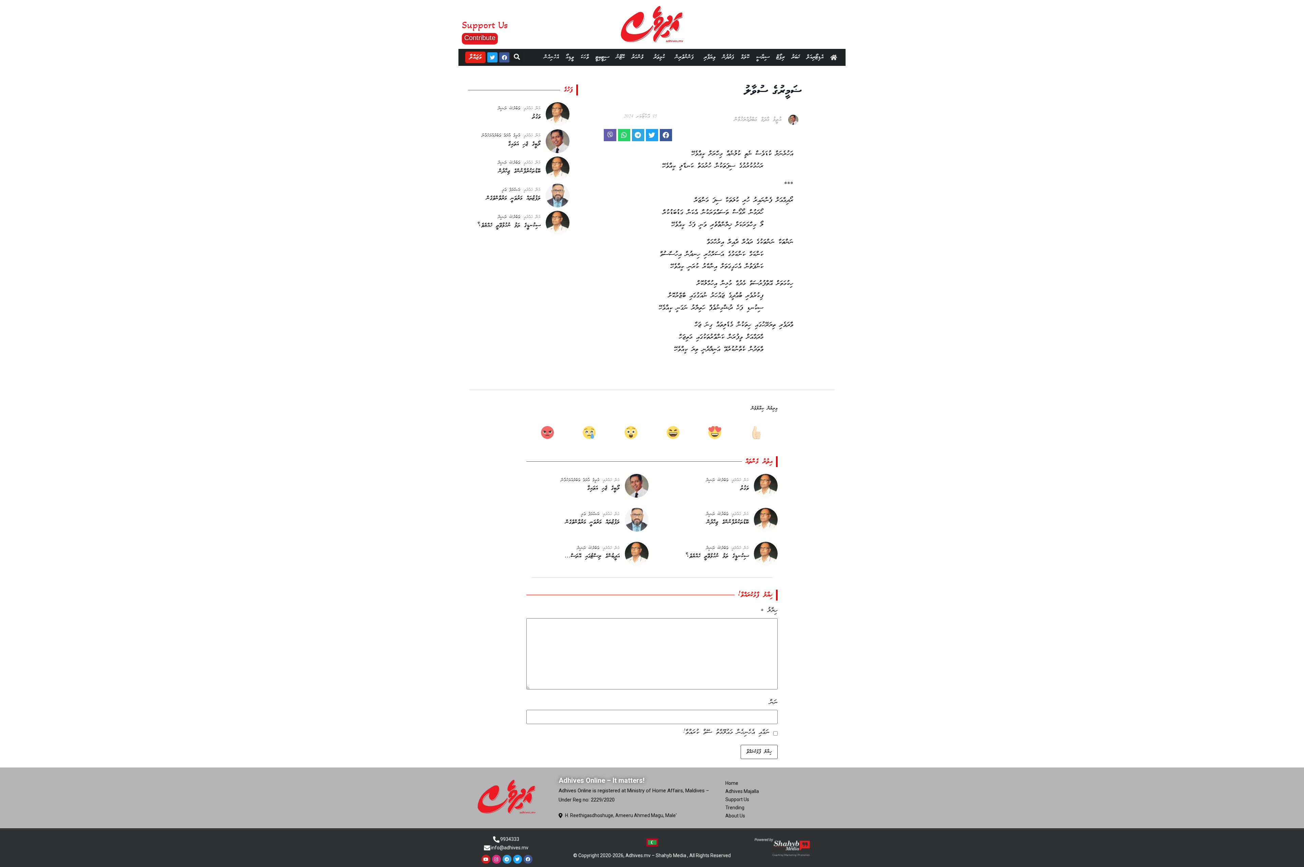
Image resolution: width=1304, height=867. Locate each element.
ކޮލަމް (745, 57)
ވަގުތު (536, 117)
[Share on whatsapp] (624, 135)
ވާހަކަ (585, 57)
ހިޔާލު (769, 611)
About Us (735, 815)
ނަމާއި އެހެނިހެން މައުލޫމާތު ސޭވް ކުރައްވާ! (726, 733)
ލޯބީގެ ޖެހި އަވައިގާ (524, 144)
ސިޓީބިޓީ (602, 57)
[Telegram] (507, 859)
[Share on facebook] (666, 135)
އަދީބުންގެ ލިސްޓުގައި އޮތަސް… (592, 556)
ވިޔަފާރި (710, 57)
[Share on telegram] (638, 135)
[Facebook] (504, 57)
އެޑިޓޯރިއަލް (815, 57)
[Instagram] (496, 859)
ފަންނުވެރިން (684, 57)
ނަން (773, 703)
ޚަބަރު (796, 57)
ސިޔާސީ (762, 57)
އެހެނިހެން (551, 57)
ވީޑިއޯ (570, 57)
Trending (734, 807)
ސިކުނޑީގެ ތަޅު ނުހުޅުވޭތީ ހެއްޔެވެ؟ (509, 225)
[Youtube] (486, 859)
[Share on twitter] (652, 135)
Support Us (737, 799)
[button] (480, 38)
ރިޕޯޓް (780, 57)
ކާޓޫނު (620, 57)
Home (731, 783)
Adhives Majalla (742, 791)
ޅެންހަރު (638, 57)
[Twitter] (492, 57)
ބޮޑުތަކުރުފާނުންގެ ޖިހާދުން (520, 171)
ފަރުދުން (728, 57)
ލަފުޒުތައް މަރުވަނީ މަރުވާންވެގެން (513, 198)
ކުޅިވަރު (659, 57)
